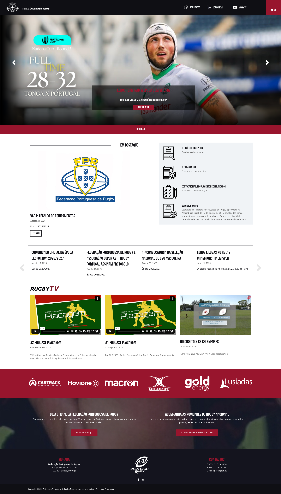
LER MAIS (36, 233)
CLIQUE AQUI (143, 107)
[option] (84, 196)
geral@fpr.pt (220, 470)
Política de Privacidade (105, 489)
